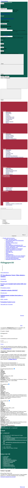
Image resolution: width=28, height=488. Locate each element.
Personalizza (3, 351)
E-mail (14, 30)
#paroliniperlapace (9, 254)
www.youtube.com (5, 400)
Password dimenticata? (5, 13)
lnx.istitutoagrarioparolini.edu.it (7, 368)
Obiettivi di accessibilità (8, 462)
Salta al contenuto (4, 1)
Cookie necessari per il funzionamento (8, 362)
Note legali (5, 457)
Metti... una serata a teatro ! (11, 239)
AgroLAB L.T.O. (9, 252)
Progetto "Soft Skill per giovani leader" (14, 249)
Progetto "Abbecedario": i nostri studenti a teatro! (16, 246)
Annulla (2, 76)
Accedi (2, 3)
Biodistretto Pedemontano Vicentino (13, 259)
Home (4, 220)
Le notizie (5, 222)
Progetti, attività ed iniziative (9, 238)
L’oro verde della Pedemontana (12, 258)
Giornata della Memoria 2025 (12, 247)
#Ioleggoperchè (9, 251)
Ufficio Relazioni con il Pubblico (10, 460)
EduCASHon (8, 244)
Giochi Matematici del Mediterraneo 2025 (14, 245)
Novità (4, 221)
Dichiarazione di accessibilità (9, 461)
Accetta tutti (20, 351)
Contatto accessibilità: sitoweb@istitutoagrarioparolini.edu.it (15, 440)
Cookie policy (6, 456)
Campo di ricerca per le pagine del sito (8, 207)
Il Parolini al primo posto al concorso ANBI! (15, 256)
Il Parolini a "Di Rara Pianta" (12, 242)
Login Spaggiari (7, 35)
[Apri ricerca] (17, 83)
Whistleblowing (6, 463)
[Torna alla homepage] (14, 77)
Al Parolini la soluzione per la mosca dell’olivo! (15, 255)
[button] (12, 315)
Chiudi (2, 43)
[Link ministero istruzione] (6, 2)
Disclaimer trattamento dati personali (8, 476)
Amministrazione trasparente (9, 466)
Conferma (7, 76)
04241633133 (8, 436)
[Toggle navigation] (11, 94)
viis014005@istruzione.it (16, 437)
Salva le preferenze (10, 425)
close (2, 99)
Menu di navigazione (18, 235)
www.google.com (4, 384)
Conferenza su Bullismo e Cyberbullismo (14, 248)
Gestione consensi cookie (8, 464)
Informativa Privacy (7, 458)
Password (15, 11)
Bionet (7, 253)
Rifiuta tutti (11, 351)
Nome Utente (15, 10)
